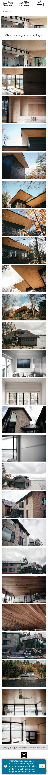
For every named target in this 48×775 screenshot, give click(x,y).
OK (42, 766)
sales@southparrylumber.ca (32, 748)
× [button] (46, 759)
